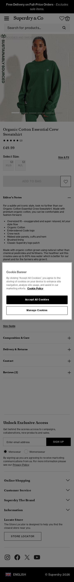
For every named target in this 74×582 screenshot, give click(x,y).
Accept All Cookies (37, 299)
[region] (37, 291)
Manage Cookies (37, 310)
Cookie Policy (35, 288)
